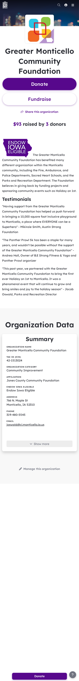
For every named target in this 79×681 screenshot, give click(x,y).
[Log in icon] (65, 5)
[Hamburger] (72, 5)
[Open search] (58, 5)
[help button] (72, 674)
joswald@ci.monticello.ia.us (25, 424)
